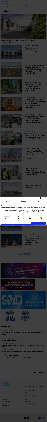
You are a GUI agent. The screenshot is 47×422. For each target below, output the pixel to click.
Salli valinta (23, 223)
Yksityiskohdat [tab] (23, 201)
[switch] (17, 218)
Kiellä (8, 223)
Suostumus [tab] (8, 201)
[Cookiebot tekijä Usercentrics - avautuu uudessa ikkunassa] (41, 198)
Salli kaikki (38, 223)
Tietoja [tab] (38, 201)
